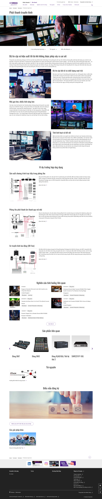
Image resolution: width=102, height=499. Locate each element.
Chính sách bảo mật (40, 496)
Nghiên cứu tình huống (42, 4)
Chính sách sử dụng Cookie (52, 496)
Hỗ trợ (58, 4)
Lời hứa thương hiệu (78, 477)
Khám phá (77, 4)
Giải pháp (32, 4)
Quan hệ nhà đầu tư (78, 485)
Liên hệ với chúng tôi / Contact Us (15, 496)
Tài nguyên (52, 4)
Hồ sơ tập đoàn (77, 476)
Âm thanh (34, 2)
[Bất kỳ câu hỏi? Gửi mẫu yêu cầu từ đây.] (51, 405)
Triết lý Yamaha (77, 480)
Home (10, 8)
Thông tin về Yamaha (78, 471)
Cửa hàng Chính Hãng (56, 471)
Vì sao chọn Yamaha (67, 4)
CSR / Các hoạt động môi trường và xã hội (82, 487)
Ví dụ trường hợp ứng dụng (37, 49)
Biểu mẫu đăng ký (65, 49)
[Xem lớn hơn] (42, 185)
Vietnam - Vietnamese (74, 2)
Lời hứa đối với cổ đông (78, 482)
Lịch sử (75, 484)
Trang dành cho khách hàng (85, 2)
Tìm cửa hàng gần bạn (61, 2)
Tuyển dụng (76, 479)
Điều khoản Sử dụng (29, 496)
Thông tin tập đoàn (77, 474)
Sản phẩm (25, 4)
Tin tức (32, 471)
